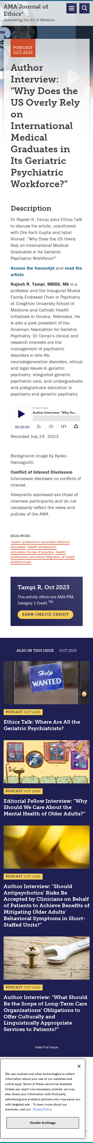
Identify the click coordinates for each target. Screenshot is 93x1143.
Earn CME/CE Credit (45, 614)
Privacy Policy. (42, 1109)
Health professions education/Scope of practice (34, 549)
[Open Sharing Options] (88, 1138)
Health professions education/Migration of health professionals (43, 557)
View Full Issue (46, 1047)
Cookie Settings (43, 1123)
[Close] (79, 1066)
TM (50, 601)
